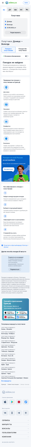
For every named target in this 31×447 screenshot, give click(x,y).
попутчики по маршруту (8, 328)
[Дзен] (26, 413)
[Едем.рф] (11, 2)
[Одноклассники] (12, 413)
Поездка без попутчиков (23, 49)
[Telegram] (19, 413)
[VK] (5, 413)
